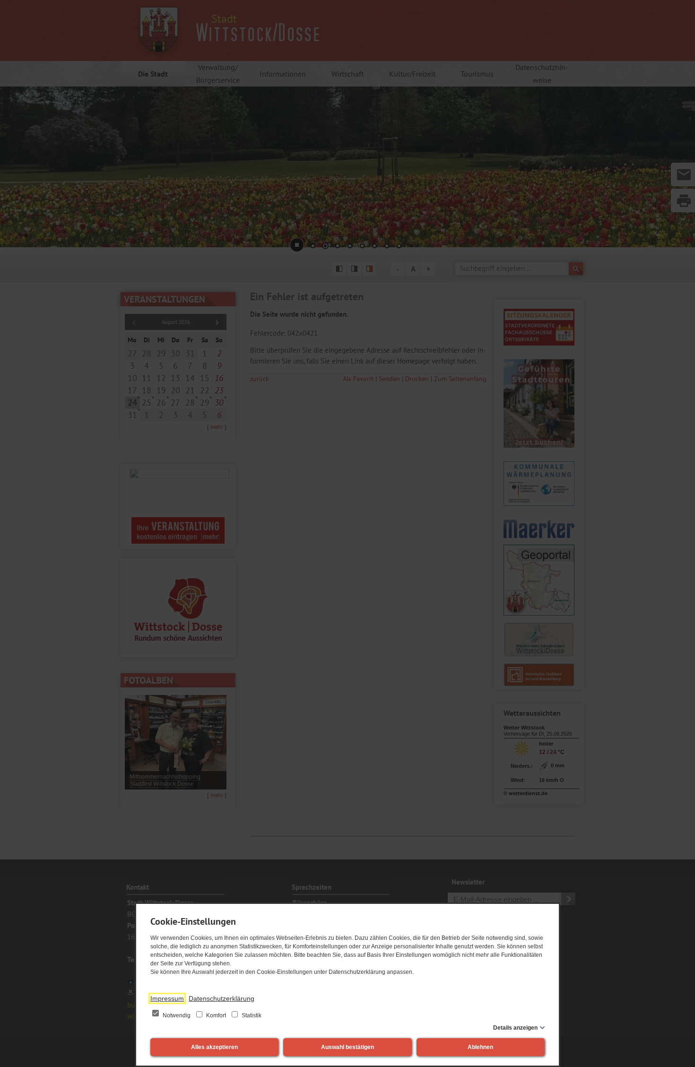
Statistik (250, 1015)
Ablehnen (480, 1047)
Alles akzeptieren (214, 1047)
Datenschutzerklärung (221, 998)
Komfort (216, 1015)
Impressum (167, 998)
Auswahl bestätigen (347, 1047)
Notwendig (176, 1015)
